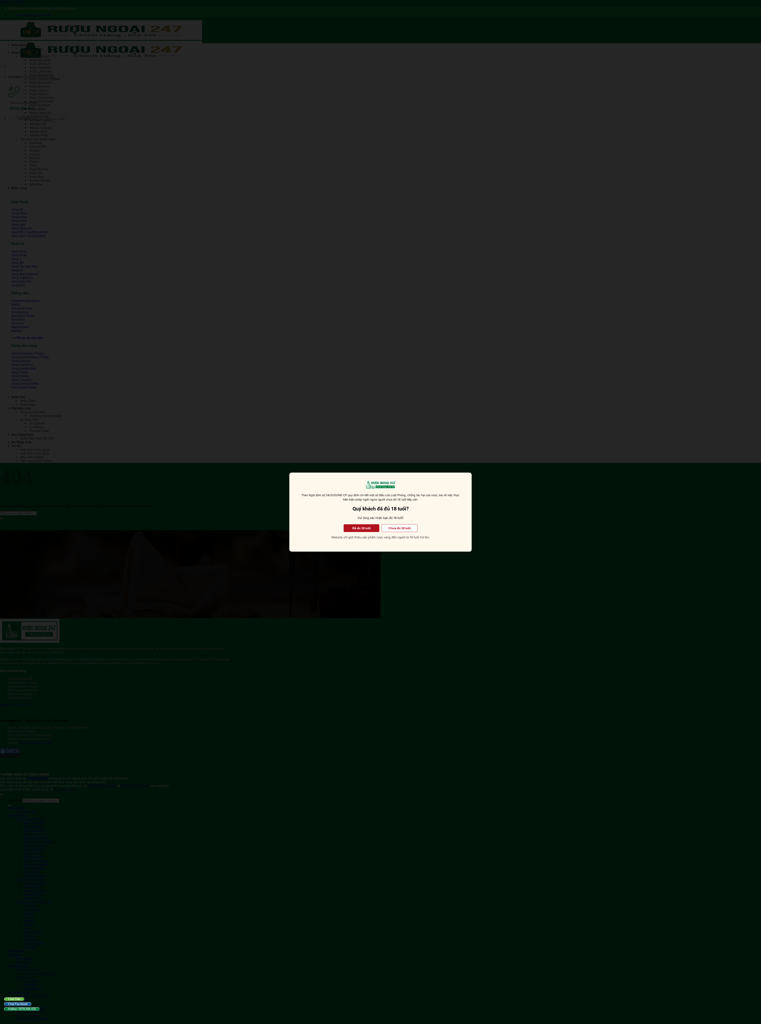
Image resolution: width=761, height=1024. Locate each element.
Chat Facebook (18, 1004)
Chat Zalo (14, 999)
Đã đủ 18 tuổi (361, 528)
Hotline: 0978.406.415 (22, 1009)
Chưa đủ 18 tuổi (399, 528)
